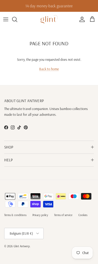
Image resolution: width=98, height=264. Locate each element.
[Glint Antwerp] (49, 19)
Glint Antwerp (22, 246)
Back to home (49, 69)
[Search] (17, 19)
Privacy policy (40, 215)
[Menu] (5, 19)
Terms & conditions (15, 215)
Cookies (82, 215)
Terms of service (63, 215)
